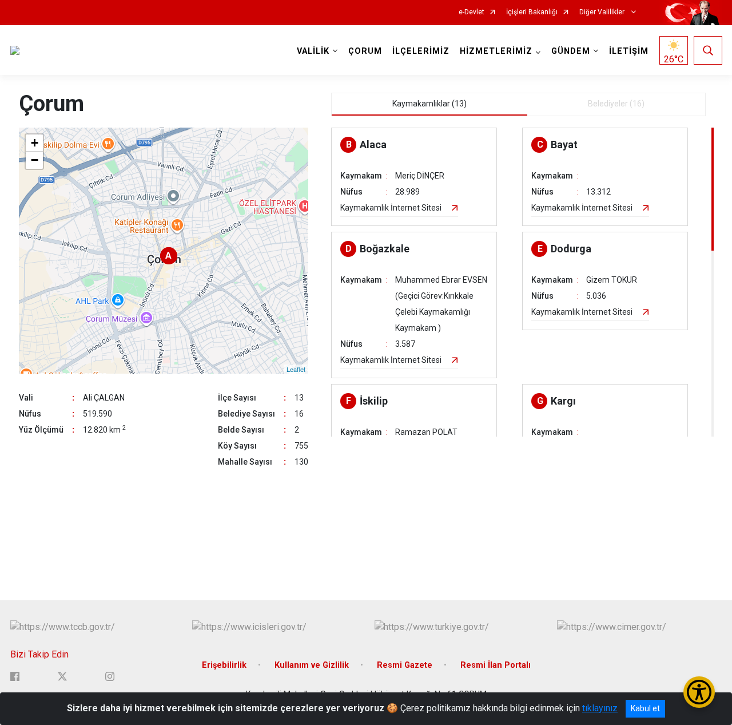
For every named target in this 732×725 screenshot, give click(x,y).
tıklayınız (600, 708)
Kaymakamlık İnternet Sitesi (390, 207)
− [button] (34, 160)
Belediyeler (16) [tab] (616, 103)
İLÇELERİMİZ (420, 51)
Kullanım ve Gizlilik (311, 665)
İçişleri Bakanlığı (532, 12)
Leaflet (296, 369)
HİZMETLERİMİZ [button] (496, 51)
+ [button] (34, 143)
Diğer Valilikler (602, 12)
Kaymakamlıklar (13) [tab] (429, 103)
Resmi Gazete (404, 665)
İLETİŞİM (629, 51)
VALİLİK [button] (313, 51)
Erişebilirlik (224, 665)
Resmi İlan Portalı (495, 665)
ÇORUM (365, 51)
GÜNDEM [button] (570, 51)
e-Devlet (471, 12)
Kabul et (645, 708)
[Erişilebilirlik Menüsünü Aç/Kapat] (699, 692)
